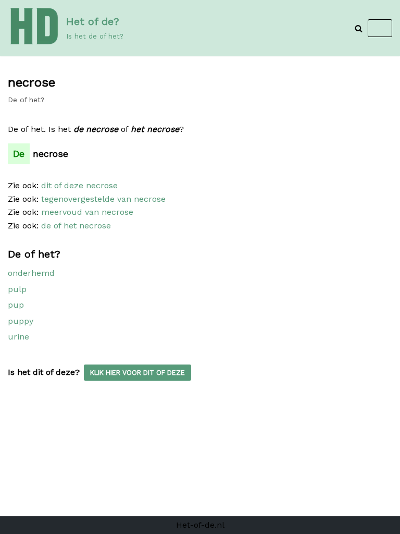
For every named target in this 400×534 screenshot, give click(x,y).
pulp (17, 289)
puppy (20, 321)
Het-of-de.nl (200, 525)
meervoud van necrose (87, 212)
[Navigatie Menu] (380, 28)
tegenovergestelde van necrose (103, 199)
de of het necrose (76, 225)
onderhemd (31, 273)
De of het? (26, 99)
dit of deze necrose (79, 185)
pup (16, 305)
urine (18, 337)
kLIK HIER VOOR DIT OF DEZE (137, 373)
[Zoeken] (358, 28)
